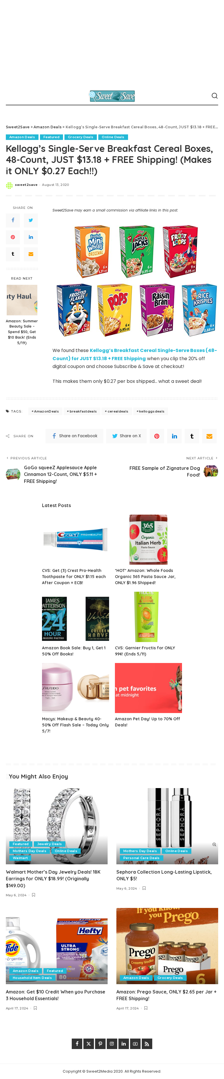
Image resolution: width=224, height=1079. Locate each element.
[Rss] (147, 1044)
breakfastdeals (83, 411)
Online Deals (113, 137)
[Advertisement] (112, 43)
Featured (51, 137)
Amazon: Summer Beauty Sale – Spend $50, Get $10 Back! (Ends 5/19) (22, 332)
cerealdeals (118, 411)
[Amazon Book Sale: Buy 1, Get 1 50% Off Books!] (75, 617)
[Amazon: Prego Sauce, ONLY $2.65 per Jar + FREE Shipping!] (167, 946)
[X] (88, 1044)
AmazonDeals (46, 411)
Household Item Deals (32, 978)
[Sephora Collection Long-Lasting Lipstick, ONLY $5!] (167, 826)
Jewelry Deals (49, 844)
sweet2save (26, 185)
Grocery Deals (80, 137)
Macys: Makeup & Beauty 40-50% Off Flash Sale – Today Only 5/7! (75, 725)
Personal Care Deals (141, 858)
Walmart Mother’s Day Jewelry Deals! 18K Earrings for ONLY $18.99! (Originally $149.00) (53, 878)
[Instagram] (112, 1044)
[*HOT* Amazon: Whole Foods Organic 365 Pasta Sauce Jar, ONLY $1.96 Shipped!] (148, 540)
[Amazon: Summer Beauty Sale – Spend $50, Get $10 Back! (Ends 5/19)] (22, 300)
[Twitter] (31, 220)
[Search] (214, 96)
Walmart (20, 858)
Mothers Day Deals (29, 851)
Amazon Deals (22, 137)
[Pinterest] (13, 237)
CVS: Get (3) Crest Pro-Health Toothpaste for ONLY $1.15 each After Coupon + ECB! (74, 576)
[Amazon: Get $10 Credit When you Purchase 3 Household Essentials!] (57, 946)
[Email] (31, 254)
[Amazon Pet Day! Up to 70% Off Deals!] (148, 688)
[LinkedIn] (123, 1044)
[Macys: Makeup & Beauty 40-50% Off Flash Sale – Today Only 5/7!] (75, 688)
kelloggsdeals (151, 411)
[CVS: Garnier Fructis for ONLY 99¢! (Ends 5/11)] (148, 617)
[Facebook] (13, 220)
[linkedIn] (31, 237)
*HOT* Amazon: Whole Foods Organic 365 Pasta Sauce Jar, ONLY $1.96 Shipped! (145, 576)
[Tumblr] (13, 254)
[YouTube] (135, 1044)
